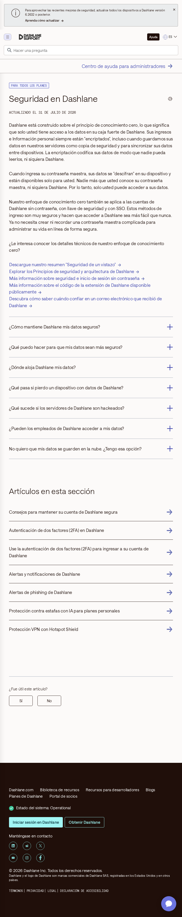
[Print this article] (170, 99)
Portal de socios (63, 796)
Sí (20, 700)
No (49, 700)
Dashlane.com (21, 789)
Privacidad (35, 890)
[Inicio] (30, 37)
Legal (52, 890)
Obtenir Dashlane (84, 822)
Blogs (150, 789)
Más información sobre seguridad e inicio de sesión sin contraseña (74, 278)
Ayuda (153, 37)
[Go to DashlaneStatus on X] (40, 846)
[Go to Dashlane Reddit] (27, 846)
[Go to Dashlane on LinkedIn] (13, 846)
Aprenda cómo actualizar (42, 20)
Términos (16, 890)
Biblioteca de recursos (59, 789)
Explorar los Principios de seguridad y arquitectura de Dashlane (71, 271)
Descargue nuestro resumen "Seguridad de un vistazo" (62, 264)
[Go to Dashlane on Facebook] (40, 858)
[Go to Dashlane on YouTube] (13, 858)
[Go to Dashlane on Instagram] (27, 858)
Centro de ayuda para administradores (123, 66)
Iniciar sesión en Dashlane (36, 822)
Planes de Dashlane (26, 796)
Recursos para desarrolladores (112, 789)
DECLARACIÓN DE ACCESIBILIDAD (84, 890)
